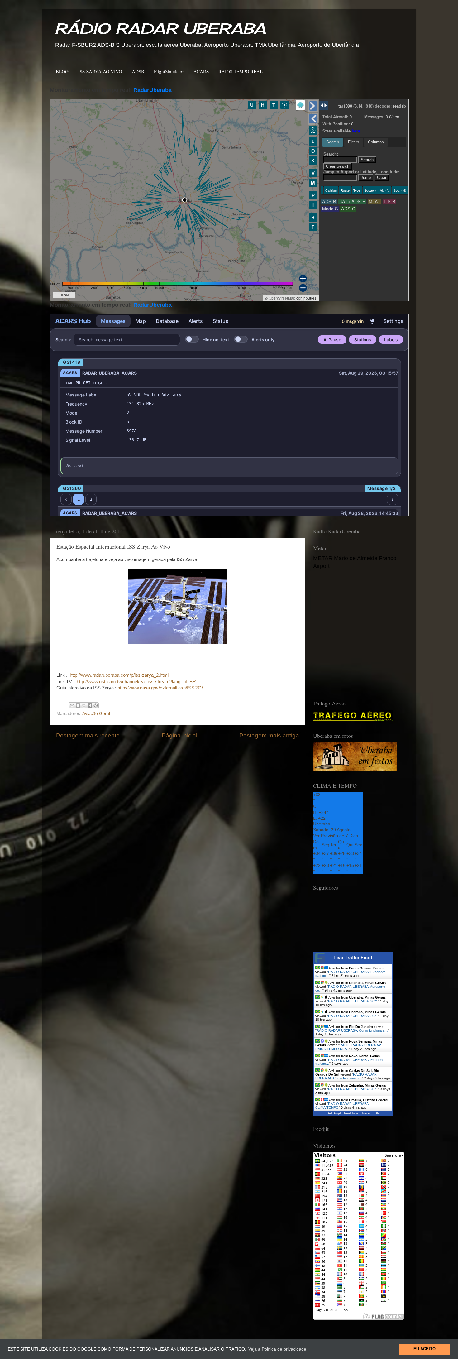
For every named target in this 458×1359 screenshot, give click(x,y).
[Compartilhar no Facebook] (90, 705)
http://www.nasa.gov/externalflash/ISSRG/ (160, 687)
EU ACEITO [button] (424, 1349)
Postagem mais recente (88, 735)
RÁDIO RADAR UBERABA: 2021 (353, 1001)
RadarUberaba (152, 90)
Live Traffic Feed (352, 957)
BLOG (62, 71)
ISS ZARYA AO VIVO (100, 71)
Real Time (351, 1113)
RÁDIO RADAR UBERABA (160, 28)
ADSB (138, 71)
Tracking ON (370, 1113)
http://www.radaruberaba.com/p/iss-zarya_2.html (119, 675)
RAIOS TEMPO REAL (240, 71)
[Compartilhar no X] (84, 705)
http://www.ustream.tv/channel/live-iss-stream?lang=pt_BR (136, 681)
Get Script (334, 1113)
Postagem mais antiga (269, 735)
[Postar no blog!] (78, 705)
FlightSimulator (169, 71)
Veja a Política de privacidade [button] (277, 1349)
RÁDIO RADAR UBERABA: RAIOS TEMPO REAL (348, 1047)
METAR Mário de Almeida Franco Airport (354, 562)
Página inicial (179, 735)
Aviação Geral (96, 713)
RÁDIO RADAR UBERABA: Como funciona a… (352, 1030)
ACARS (201, 71)
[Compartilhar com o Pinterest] (96, 705)
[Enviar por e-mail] (72, 705)
